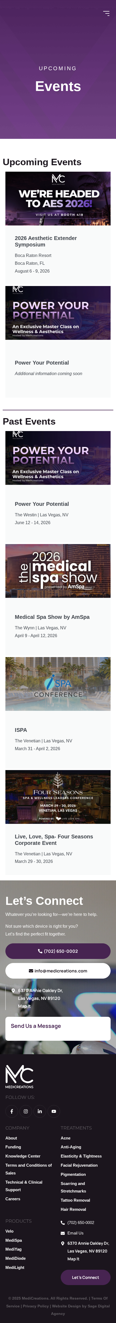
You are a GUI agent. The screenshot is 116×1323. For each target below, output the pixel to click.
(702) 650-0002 (80, 1222)
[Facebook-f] (11, 1111)
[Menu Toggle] (106, 13)
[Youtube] (53, 1111)
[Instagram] (25, 1111)
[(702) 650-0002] (63, 1223)
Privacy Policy (36, 1306)
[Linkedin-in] (39, 1111)
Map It (24, 1006)
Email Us (75, 1233)
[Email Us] (63, 1233)
